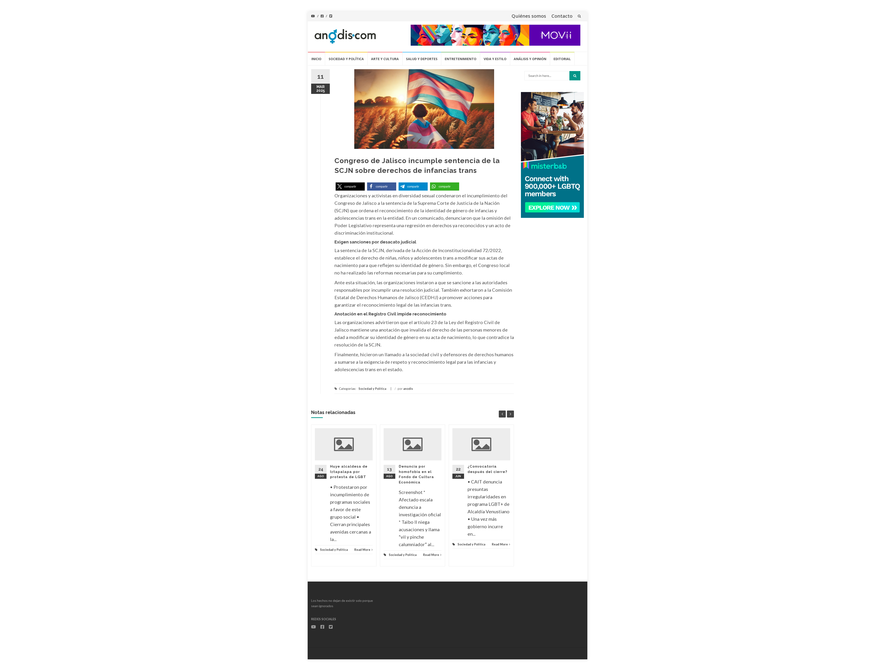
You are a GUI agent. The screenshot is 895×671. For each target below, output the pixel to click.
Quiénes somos (529, 16)
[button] (350, 186)
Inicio (316, 59)
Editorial (562, 59)
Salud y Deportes (421, 59)
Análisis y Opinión (530, 59)
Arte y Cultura (385, 59)
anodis (408, 388)
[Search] (574, 75)
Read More (362, 549)
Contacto (561, 16)
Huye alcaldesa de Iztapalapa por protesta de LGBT (349, 471)
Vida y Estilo (495, 59)
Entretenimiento (460, 59)
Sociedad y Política (346, 59)
